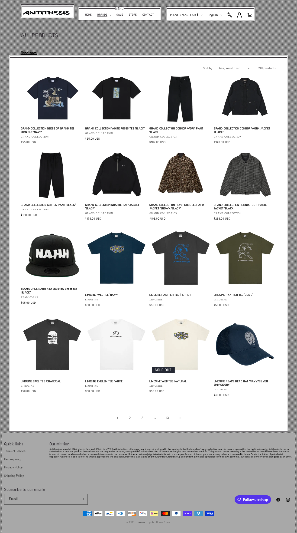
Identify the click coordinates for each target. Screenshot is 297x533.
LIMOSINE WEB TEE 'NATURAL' (168, 381)
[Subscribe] (82, 499)
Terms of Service (15, 451)
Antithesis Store (161, 522)
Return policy (12, 459)
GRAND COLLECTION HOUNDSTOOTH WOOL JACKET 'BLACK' (241, 207)
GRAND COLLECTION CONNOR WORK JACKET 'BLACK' (242, 130)
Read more (29, 53)
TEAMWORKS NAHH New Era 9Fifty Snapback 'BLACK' (49, 291)
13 (167, 417)
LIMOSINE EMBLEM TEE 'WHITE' (104, 381)
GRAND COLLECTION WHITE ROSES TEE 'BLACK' (115, 128)
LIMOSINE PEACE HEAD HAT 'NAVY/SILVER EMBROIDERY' (241, 383)
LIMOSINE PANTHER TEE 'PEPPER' (170, 295)
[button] (104, 15)
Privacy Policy (13, 467)
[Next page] (180, 418)
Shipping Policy (14, 475)
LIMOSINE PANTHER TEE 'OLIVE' (233, 295)
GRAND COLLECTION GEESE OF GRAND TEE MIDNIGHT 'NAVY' (47, 130)
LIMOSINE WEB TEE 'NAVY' (102, 295)
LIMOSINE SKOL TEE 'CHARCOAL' (41, 381)
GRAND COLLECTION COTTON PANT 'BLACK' (48, 205)
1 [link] (117, 418)
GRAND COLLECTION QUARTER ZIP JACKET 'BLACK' (112, 207)
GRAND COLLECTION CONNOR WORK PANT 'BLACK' (176, 130)
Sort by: (208, 68)
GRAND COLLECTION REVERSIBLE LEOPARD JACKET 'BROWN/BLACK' (176, 207)
